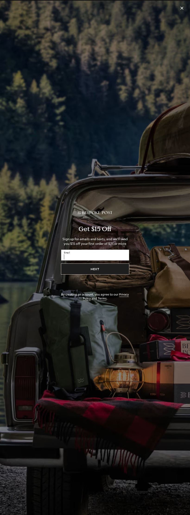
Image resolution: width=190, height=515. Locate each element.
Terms (102, 298)
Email (67, 252)
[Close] (182, 8)
